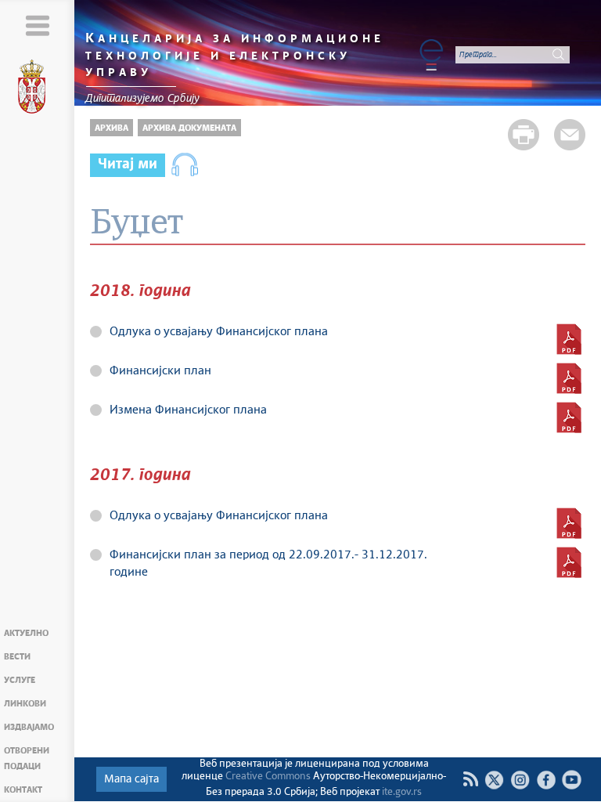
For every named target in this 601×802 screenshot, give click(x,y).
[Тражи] (558, 54)
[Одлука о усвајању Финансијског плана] (568, 339)
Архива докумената (189, 128)
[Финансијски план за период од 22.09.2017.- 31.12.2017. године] (568, 562)
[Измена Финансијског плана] (568, 417)
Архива (111, 128)
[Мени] (37, 25)
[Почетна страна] (37, 89)
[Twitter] (494, 779)
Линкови (25, 703)
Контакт (23, 790)
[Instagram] (520, 779)
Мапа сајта (131, 779)
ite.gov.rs (402, 792)
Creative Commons (268, 776)
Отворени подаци (26, 758)
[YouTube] (571, 779)
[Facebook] (546, 779)
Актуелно (26, 633)
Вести (17, 656)
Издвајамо (29, 727)
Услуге (19, 680)
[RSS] (470, 779)
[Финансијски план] (568, 378)
